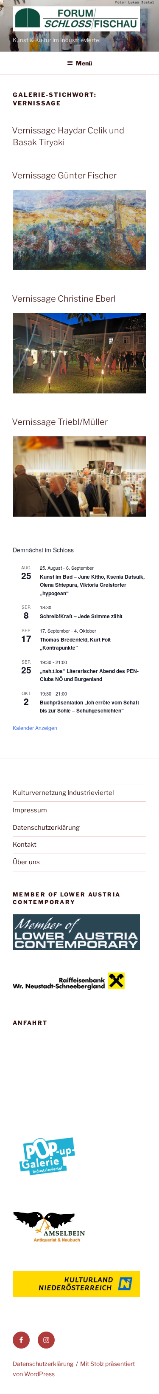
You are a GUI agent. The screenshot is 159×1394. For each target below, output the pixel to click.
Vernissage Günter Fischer (64, 175)
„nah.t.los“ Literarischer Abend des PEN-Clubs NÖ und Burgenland (89, 675)
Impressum (30, 810)
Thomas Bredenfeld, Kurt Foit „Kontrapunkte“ (75, 643)
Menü (84, 63)
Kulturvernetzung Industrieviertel (63, 793)
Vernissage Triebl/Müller (60, 422)
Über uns (26, 862)
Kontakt (24, 844)
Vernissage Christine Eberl (64, 299)
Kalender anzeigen (35, 727)
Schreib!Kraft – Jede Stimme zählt (81, 616)
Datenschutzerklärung (46, 827)
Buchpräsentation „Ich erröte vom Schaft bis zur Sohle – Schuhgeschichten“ (89, 706)
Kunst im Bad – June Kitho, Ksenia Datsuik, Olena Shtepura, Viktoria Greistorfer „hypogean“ (92, 585)
